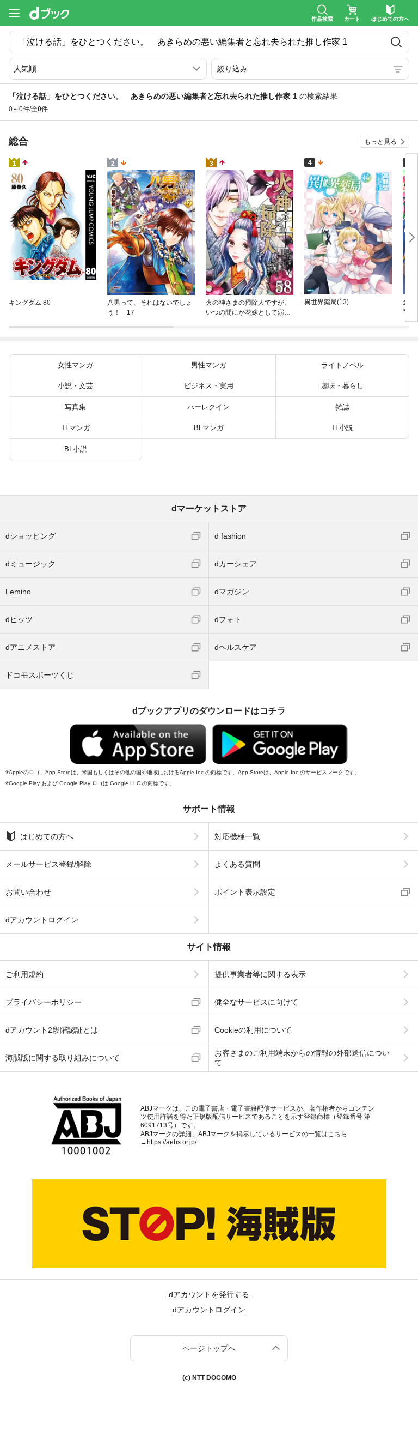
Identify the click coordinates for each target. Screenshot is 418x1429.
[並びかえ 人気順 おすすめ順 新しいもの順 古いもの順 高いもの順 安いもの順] (108, 69)
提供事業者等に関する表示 (260, 974)
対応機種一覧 (237, 836)
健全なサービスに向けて (256, 1002)
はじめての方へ (46, 836)
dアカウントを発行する (209, 1294)
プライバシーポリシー (43, 1002)
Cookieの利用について (253, 1030)
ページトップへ (209, 1348)
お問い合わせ (28, 892)
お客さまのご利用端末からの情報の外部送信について (302, 1057)
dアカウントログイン (41, 919)
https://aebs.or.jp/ (171, 1142)
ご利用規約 (24, 974)
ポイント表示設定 (244, 892)
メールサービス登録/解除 (48, 864)
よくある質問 (237, 864)
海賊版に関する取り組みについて (62, 1057)
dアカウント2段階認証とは (51, 1030)
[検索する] (396, 42)
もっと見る (380, 142)
